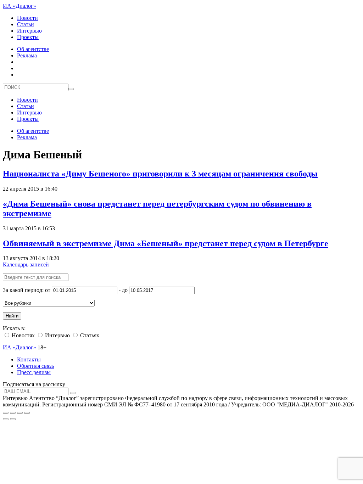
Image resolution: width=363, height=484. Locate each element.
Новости (27, 18)
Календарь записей (26, 264)
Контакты (29, 359)
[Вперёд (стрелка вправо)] (13, 419)
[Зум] (27, 413)
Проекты (28, 37)
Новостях (22, 335)
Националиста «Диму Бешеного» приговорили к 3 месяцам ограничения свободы (160, 173)
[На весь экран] (20, 413)
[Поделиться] (13, 413)
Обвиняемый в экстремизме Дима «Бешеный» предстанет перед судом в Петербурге (165, 243)
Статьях (89, 335)
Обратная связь (35, 366)
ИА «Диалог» (19, 6)
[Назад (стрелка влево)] (6, 419)
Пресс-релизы (34, 372)
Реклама (27, 55)
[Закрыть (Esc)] (6, 413)
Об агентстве (33, 49)
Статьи (25, 24)
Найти (12, 316)
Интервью (29, 31)
